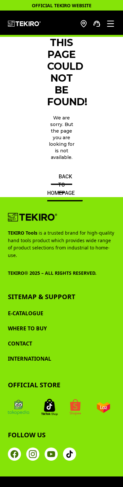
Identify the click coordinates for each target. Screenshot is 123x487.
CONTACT (20, 343)
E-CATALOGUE (25, 313)
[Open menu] (110, 23)
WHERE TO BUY (27, 328)
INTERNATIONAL (29, 358)
